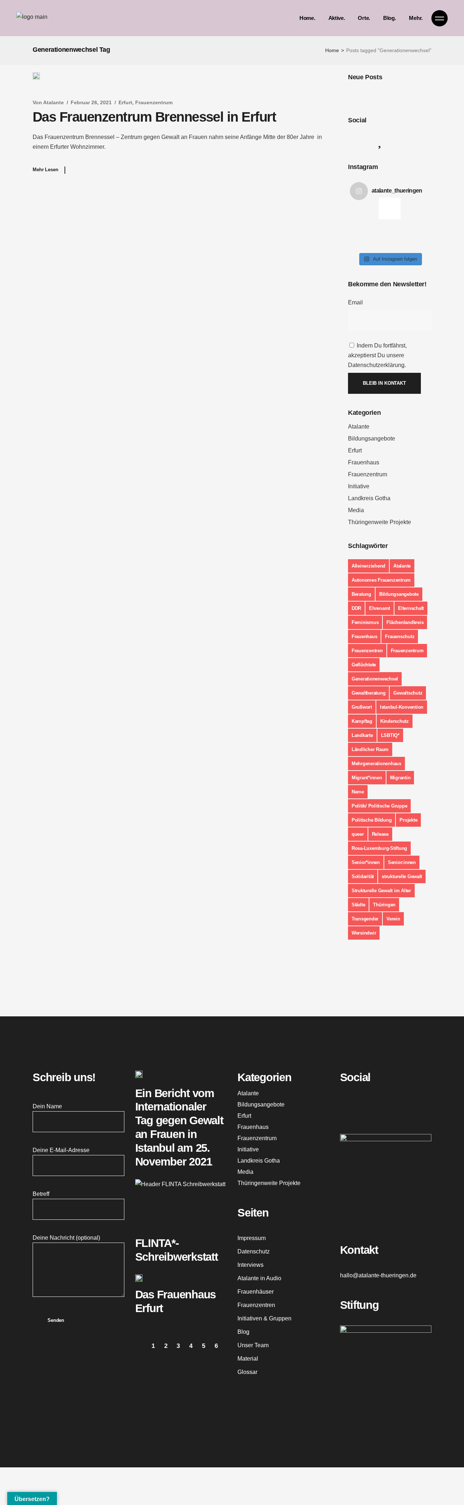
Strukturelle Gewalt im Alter (381, 890)
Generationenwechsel (375, 679)
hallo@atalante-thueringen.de (378, 1275)
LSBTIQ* (390, 735)
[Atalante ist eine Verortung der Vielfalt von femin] (401, 240)
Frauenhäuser (255, 1292)
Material (247, 1359)
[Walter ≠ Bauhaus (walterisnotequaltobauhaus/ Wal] (378, 208)
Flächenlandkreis (404, 622)
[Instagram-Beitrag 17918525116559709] (378, 240)
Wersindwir (364, 933)
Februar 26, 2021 (91, 102)
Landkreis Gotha (369, 498)
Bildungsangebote (371, 438)
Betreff (41, 1194)
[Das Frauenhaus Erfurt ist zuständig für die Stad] (401, 208)
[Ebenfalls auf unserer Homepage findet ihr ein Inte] (401, 224)
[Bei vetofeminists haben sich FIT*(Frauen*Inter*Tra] (424, 208)
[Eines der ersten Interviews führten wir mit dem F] (356, 240)
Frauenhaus (363, 462)
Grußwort (362, 707)
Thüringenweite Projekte (379, 522)
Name (358, 791)
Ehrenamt (379, 608)
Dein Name (47, 1106)
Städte (358, 904)
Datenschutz (253, 1251)
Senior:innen (402, 862)
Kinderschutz (394, 721)
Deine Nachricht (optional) (66, 1238)
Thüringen (384, 904)
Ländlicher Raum (370, 749)
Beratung (361, 594)
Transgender (365, 919)
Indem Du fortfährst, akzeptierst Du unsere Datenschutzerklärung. (377, 355)
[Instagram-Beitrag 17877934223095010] (424, 240)
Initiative (358, 486)
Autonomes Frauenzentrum (381, 580)
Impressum (251, 1238)
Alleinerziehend (368, 566)
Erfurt (125, 102)
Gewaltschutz (407, 693)
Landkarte (362, 735)
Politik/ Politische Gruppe (379, 806)
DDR (356, 608)
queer (358, 834)
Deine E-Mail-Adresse (61, 1150)
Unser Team (253, 1345)
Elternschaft (411, 608)
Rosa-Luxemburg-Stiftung (379, 848)
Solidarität (363, 876)
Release (380, 834)
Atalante (53, 102)
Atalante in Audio (259, 1278)
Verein (393, 919)
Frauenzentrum (154, 102)
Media (356, 510)
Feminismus (365, 622)
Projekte (408, 820)
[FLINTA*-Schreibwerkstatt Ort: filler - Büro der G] (356, 208)
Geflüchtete (364, 664)
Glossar (247, 1372)
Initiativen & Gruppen (264, 1318)
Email (355, 302)
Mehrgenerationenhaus (376, 763)
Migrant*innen (367, 777)
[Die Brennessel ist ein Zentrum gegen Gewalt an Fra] (378, 224)
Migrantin (400, 777)
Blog (243, 1332)
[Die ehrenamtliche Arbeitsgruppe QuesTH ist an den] (356, 224)
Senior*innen (366, 862)
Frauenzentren (367, 650)
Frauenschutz (399, 636)
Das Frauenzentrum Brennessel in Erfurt (154, 117)
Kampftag (362, 721)
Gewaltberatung (368, 693)
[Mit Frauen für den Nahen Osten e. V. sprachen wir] (424, 224)
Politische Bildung (372, 820)
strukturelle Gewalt (402, 876)
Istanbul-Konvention (401, 707)
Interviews (250, 1265)
